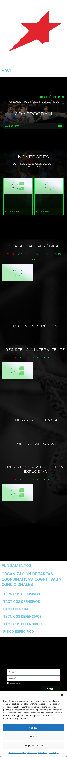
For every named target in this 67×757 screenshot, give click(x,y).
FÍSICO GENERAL (16, 609)
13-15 (46, 254)
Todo (9, 254)
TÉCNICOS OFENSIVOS (21, 594)
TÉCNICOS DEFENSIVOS (22, 616)
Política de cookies (17, 752)
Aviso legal (54, 752)
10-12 (35, 254)
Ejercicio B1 (42, 212)
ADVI (6, 70)
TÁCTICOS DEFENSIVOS (22, 624)
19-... (34, 259)
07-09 (22, 254)
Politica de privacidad (37, 752)
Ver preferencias (33, 745)
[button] (62, 694)
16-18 (57, 254)
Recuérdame (14, 683)
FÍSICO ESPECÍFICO (18, 632)
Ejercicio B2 (12, 212)
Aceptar (33, 727)
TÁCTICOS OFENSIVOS (21, 602)
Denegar (33, 736)
